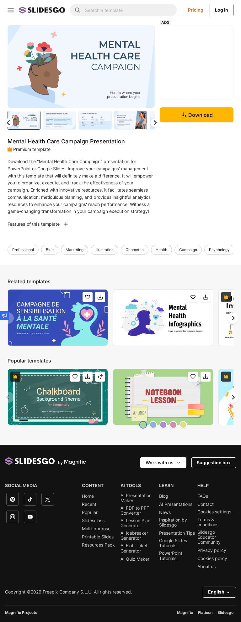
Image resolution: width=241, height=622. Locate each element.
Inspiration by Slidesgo (173, 522)
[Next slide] (145, 66)
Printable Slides (98, 536)
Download (200, 115)
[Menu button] (11, 10)
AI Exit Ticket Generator (133, 548)
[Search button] (77, 10)
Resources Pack (98, 544)
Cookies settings (214, 511)
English (216, 591)
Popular (90, 512)
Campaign (188, 249)
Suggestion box (214, 462)
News (165, 512)
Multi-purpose (96, 528)
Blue (50, 249)
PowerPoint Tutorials (170, 556)
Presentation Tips (177, 533)
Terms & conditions (207, 522)
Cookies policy (212, 558)
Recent (89, 504)
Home (88, 496)
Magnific (185, 612)
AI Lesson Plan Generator (135, 523)
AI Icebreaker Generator (134, 536)
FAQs (202, 496)
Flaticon (205, 612)
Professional (23, 249)
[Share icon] (144, 35)
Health (161, 249)
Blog (163, 496)
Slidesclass (93, 520)
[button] (154, 122)
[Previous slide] (8, 397)
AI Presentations (175, 504)
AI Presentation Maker (136, 498)
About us (206, 566)
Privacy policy (211, 550)
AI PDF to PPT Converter (134, 511)
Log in (221, 10)
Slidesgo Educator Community (209, 537)
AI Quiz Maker (134, 559)
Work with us (160, 462)
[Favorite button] (127, 35)
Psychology (219, 249)
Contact (205, 504)
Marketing (74, 249)
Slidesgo (225, 612)
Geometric (135, 249)
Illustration (104, 249)
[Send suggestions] (4, 315)
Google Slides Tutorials (173, 543)
